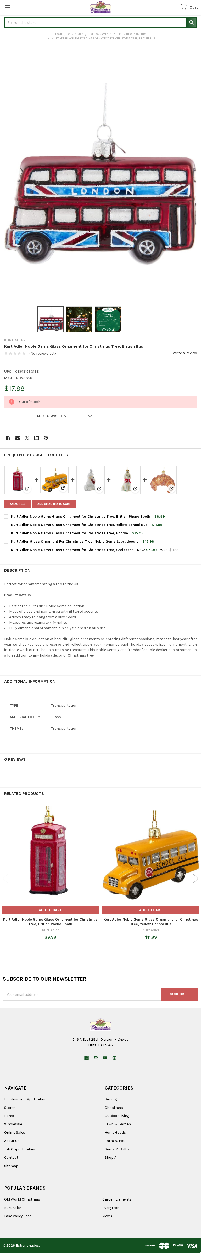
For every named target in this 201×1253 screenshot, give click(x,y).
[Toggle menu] (7, 7)
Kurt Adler (12, 1207)
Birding (111, 1099)
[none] (100, 174)
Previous (5, 879)
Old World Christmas (22, 1199)
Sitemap (11, 1166)
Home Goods (115, 1132)
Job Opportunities (19, 1149)
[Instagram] (96, 1058)
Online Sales (14, 1132)
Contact (11, 1157)
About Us (12, 1141)
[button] (52, 416)
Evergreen (110, 1207)
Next (196, 879)
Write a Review (185, 353)
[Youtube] (105, 1058)
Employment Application (25, 1099)
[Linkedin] (36, 438)
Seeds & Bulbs (117, 1149)
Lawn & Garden (118, 1124)
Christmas (114, 1107)
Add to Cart (50, 910)
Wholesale (13, 1124)
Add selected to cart (53, 504)
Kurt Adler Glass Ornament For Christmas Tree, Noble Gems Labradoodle (74, 541)
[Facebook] (8, 438)
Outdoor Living (117, 1116)
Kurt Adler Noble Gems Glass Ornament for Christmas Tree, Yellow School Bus (79, 525)
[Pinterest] (46, 438)
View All (108, 1216)
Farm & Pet (115, 1141)
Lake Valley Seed (17, 1216)
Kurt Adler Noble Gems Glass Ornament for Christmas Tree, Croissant (72, 550)
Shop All (112, 1157)
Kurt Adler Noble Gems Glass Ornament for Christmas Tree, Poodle (69, 533)
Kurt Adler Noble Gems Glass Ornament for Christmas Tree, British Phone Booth (80, 516)
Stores (9, 1107)
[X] (27, 438)
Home (9, 1116)
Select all (17, 504)
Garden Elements (117, 1199)
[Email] (18, 438)
